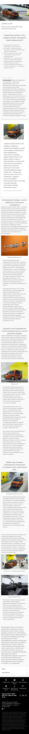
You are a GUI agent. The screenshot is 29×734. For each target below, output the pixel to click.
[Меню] (3, 2)
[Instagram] (23, 695)
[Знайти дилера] (26, 2)
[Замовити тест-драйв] (22, 2)
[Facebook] (20, 695)
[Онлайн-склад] (8, 2)
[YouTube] (25, 695)
